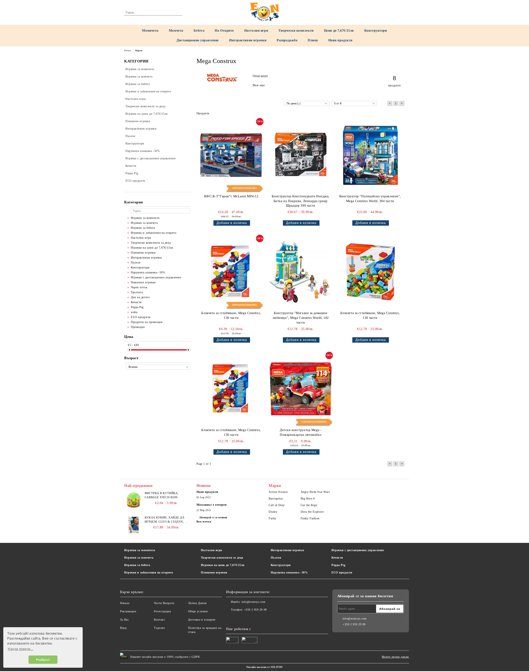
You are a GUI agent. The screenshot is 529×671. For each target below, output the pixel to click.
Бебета (199, 30)
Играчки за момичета (139, 550)
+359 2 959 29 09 (255, 609)
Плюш (313, 40)
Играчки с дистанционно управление (357, 550)
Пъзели (276, 557)
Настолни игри (256, 30)
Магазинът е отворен (212, 504)
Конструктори (375, 30)
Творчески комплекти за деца (222, 557)
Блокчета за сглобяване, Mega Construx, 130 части (231, 315)
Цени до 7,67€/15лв (339, 30)
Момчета (176, 30)
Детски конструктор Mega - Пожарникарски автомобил (300, 432)
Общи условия (198, 611)
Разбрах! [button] (43, 659)
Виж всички (204, 521)
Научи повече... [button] (20, 649)
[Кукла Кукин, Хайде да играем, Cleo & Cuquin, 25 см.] (133, 525)
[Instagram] (238, 618)
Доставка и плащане (202, 619)
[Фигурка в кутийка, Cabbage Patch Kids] (133, 500)
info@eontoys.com (254, 601)
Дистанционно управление (197, 40)
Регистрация (162, 611)
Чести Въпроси (164, 603)
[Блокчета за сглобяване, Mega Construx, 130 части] (231, 272)
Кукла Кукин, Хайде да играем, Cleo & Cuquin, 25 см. (166, 520)
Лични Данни (197, 603)
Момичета (150, 30)
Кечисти (337, 557)
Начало (127, 50)
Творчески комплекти (296, 30)
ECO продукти (341, 572)
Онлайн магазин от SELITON (264, 667)
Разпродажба (287, 40)
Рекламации (128, 611)
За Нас (124, 619)
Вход (123, 627)
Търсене (159, 627)
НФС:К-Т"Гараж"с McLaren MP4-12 (231, 196)
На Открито (224, 30)
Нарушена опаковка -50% (289, 572)
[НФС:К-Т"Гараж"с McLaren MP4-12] (231, 155)
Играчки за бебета (137, 565)
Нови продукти (340, 40)
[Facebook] (229, 618)
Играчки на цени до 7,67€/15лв (223, 565)
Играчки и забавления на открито (148, 572)
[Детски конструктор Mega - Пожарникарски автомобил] (301, 389)
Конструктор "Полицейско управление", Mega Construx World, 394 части (370, 198)
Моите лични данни (395, 656)
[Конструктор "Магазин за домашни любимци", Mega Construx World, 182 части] (301, 272)
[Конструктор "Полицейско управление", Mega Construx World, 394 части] (370, 155)
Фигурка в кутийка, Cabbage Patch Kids (162, 495)
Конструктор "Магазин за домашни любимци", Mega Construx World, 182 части (301, 317)
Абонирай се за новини (213, 517)
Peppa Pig (338, 565)
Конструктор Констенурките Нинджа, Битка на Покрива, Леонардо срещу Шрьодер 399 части (300, 200)
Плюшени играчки (214, 572)
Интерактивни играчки (247, 40)
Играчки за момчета (138, 557)
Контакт (159, 619)
